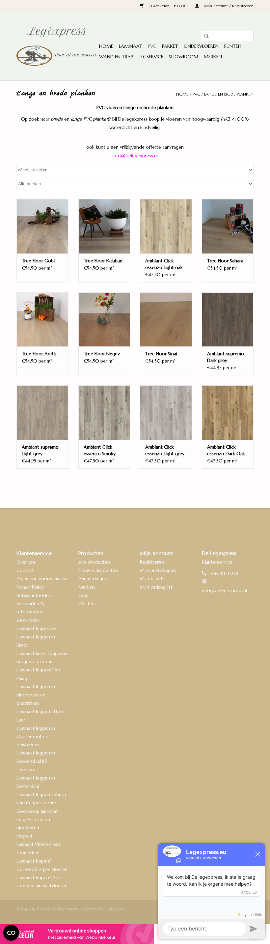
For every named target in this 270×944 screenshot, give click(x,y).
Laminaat (130, 46)
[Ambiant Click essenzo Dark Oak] (228, 412)
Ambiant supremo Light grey (40, 450)
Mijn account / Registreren (228, 5)
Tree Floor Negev (102, 354)
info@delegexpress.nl (224, 590)
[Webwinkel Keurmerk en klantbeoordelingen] (135, 934)
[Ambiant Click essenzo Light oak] (166, 226)
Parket (170, 46)
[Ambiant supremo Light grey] (42, 412)
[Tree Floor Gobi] (42, 226)
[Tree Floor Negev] (104, 319)
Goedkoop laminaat (37, 811)
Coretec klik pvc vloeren (42, 869)
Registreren (152, 562)
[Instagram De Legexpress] (153, 523)
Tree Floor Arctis (39, 354)
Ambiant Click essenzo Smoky (100, 450)
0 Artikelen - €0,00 (168, 5)
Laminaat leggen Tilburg (41, 794)
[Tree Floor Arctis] (42, 319)
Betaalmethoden (33, 595)
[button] (135, 147)
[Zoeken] (204, 36)
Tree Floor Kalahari (103, 261)
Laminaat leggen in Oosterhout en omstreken (35, 736)
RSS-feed (87, 603)
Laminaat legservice (36, 628)
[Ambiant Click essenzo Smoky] (104, 412)
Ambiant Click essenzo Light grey (164, 450)
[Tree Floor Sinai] (166, 319)
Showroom (183, 57)
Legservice (151, 57)
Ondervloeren (201, 46)
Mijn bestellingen (158, 570)
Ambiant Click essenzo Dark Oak (226, 450)
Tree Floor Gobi (38, 261)
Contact (25, 570)
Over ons (26, 562)
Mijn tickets (152, 578)
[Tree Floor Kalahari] (104, 226)
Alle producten (94, 562)
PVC (152, 46)
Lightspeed (116, 908)
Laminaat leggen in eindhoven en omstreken (35, 695)
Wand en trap (116, 57)
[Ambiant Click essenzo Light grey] (166, 412)
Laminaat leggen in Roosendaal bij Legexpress (35, 761)
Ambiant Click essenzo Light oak (164, 264)
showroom (27, 620)
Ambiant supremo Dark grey (225, 357)
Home (106, 46)
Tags (83, 595)
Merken (213, 57)
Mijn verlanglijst (156, 587)
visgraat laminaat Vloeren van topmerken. (38, 844)
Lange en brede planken (229, 94)
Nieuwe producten (98, 570)
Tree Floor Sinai (161, 354)
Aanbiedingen (92, 578)
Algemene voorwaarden (41, 578)
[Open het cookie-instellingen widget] (11, 930)
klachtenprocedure (36, 803)
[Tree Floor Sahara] (228, 226)
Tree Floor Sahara (225, 261)
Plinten (232, 46)
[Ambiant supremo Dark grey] (228, 319)
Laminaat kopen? (33, 861)
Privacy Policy (30, 587)
